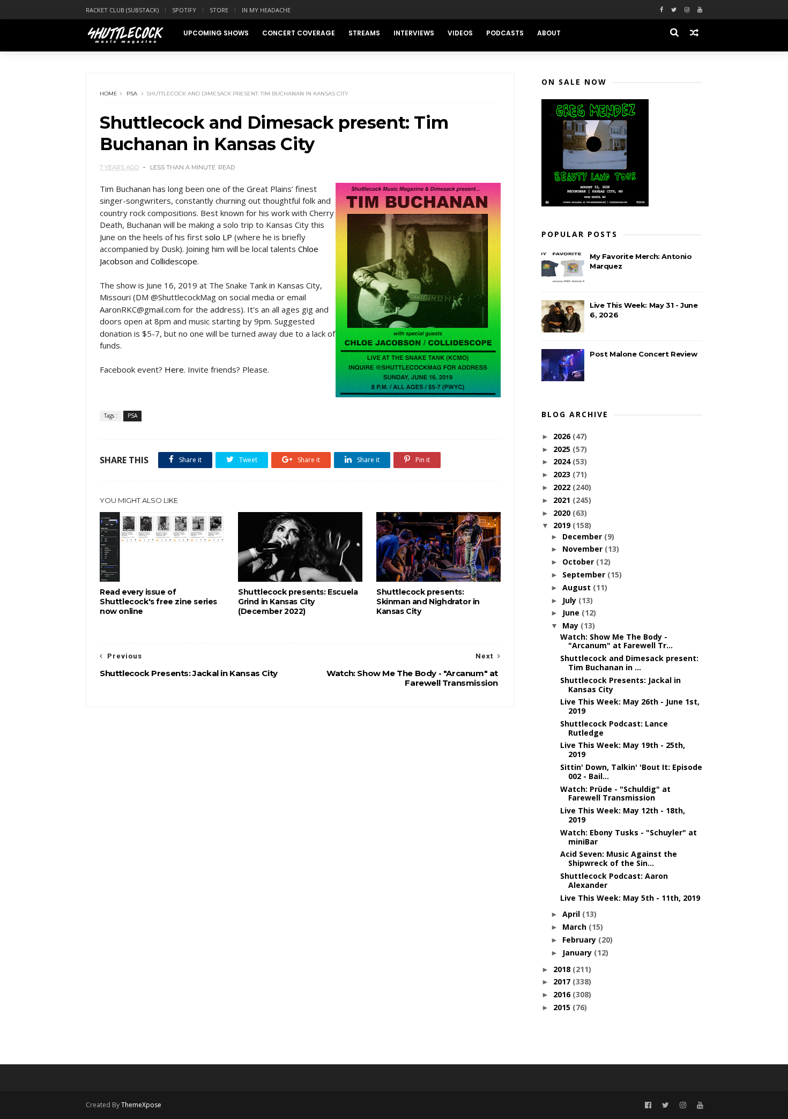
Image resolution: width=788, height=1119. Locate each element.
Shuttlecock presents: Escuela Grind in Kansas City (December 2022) (298, 601)
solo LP (218, 237)
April (572, 914)
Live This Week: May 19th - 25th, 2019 (622, 749)
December (583, 536)
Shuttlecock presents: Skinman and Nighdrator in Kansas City (428, 601)
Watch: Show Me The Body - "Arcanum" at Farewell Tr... (616, 641)
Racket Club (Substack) (122, 10)
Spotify (184, 10)
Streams (364, 33)
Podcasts (505, 33)
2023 (563, 474)
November (583, 549)
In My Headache (266, 10)
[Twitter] (674, 10)
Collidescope (174, 261)
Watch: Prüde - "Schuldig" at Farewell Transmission (615, 793)
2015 (563, 1007)
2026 (563, 436)
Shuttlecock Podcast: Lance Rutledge (614, 728)
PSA (132, 93)
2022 (563, 487)
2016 (563, 994)
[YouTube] (700, 1105)
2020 (563, 513)
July (570, 600)
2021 (563, 500)
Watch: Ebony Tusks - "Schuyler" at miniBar (628, 837)
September (584, 574)
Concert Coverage (298, 33)
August (577, 587)
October (579, 562)
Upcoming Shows (216, 33)
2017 (563, 981)
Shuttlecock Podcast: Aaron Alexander (614, 880)
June (572, 612)
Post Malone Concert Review (643, 354)
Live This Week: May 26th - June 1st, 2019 (630, 706)
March (575, 927)
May (571, 625)
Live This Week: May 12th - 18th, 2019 (622, 815)
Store (219, 10)
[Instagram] (687, 10)
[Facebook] (661, 10)
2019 (563, 525)
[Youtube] (699, 10)
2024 (563, 461)
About (549, 33)
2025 (563, 449)
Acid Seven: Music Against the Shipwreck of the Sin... (618, 858)
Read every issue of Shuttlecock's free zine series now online (158, 601)
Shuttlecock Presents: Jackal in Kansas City (620, 684)
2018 (563, 969)
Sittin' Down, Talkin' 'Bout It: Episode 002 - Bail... (631, 771)
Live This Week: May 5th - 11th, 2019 (630, 898)
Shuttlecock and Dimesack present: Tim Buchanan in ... (629, 662)
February (580, 940)
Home (108, 93)
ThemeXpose (141, 1104)
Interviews (413, 33)
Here (174, 369)
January (578, 952)
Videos (460, 33)
